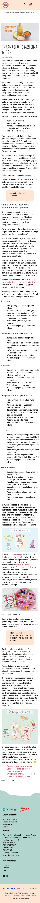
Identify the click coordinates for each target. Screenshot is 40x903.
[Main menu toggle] (36, 5)
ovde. (28, 175)
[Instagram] (7, 876)
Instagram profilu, (9, 759)
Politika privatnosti (10, 822)
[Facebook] (4, 876)
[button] (25, 5)
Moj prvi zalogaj (9, 282)
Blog (4, 870)
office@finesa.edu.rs (11, 852)
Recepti (6, 868)
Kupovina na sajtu (10, 819)
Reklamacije (7, 824)
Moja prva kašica (27, 282)
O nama (6, 865)
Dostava (6, 827)
